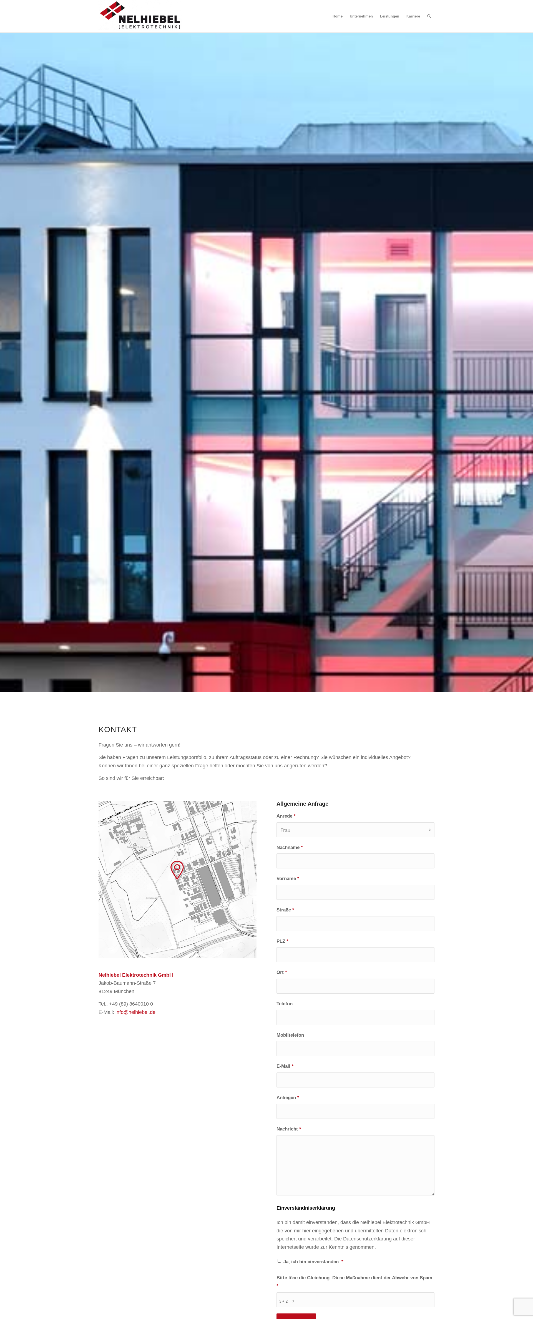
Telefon (284, 1003)
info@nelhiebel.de (135, 1012)
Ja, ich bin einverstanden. (313, 1261)
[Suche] (429, 16)
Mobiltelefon (290, 1035)
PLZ (282, 941)
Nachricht (288, 1129)
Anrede (286, 816)
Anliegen (287, 1097)
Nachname (289, 847)
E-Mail (285, 1066)
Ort (281, 972)
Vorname (287, 878)
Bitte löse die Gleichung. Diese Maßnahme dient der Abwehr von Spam (354, 1282)
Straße (285, 910)
